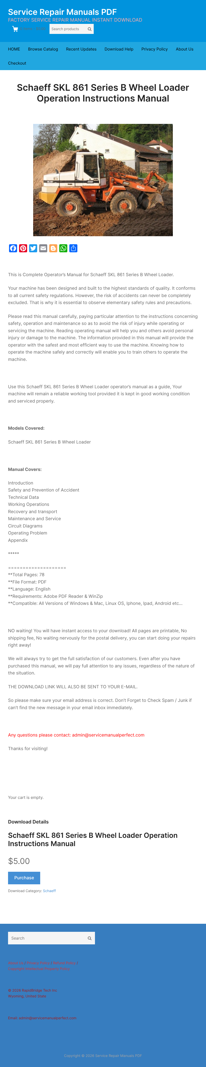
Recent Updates (81, 49)
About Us (184, 49)
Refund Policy (64, 963)
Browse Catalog (43, 49)
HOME (14, 49)
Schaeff (49, 891)
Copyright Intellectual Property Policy (39, 969)
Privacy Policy (154, 49)
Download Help (119, 49)
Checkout (17, 63)
